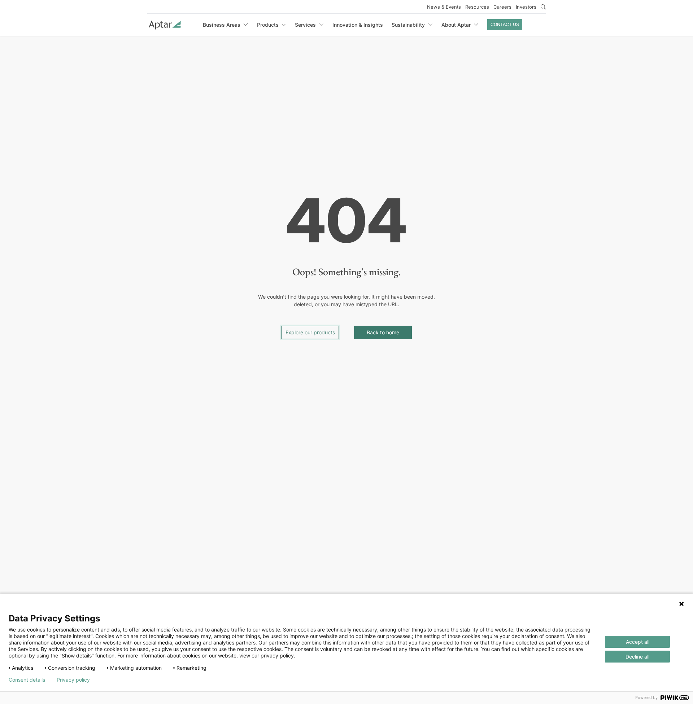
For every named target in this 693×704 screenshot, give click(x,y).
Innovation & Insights (357, 25)
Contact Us (505, 24)
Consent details (27, 680)
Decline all (637, 657)
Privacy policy (73, 680)
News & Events (444, 7)
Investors (526, 7)
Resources (477, 7)
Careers (502, 7)
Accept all (637, 642)
